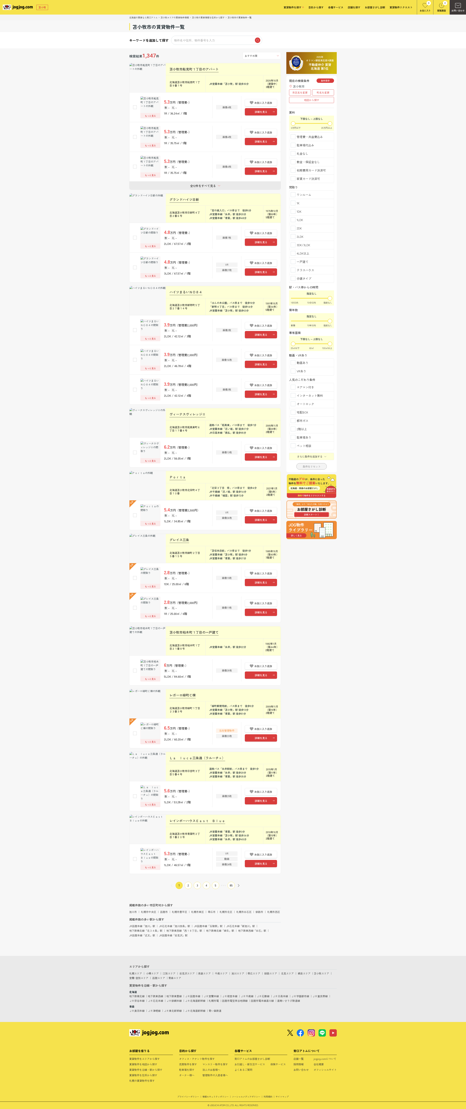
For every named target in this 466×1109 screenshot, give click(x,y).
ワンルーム (304, 194)
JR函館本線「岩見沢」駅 (173, 935)
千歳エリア (221, 973)
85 (231, 885)
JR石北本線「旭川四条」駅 (174, 926)
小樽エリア (152, 973)
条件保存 (325, 80)
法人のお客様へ (211, 1069)
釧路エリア (270, 973)
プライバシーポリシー (188, 1096)
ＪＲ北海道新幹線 (195, 1000)
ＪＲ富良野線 (320, 996)
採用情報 (298, 1064)
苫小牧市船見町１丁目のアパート (194, 69)
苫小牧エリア (321, 973)
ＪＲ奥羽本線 (137, 1011)
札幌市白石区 (244, 912)
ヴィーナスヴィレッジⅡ (187, 414)
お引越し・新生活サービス (249, 1064)
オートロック (305, 404)
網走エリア (304, 973)
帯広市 (212, 912)
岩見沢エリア (187, 973)
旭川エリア (238, 973)
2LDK (300, 236)
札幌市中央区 (148, 912)
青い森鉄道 (215, 1011)
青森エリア (174, 978)
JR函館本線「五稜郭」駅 (208, 926)
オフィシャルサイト (325, 1069)
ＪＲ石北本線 (155, 1000)
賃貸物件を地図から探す (143, 1064)
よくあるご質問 (243, 1069)
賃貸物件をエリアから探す (144, 1059)
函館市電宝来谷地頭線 (235, 1000)
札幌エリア (135, 973)
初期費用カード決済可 (311, 170)
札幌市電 (214, 1000)
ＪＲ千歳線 (247, 996)
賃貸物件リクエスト (401, 7)
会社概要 (319, 1064)
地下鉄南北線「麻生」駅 (220, 930)
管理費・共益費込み (310, 137)
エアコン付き (305, 387)
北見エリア (287, 973)
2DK (299, 228)
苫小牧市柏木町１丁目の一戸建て (194, 632)
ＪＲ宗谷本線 (137, 1000)
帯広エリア (254, 973)
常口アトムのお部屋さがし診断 (252, 1059)
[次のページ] (239, 885)
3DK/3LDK (303, 245)
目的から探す (316, 7)
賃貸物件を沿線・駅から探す (145, 1069)
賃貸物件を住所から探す (143, 1075)
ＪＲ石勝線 (263, 996)
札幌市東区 (197, 912)
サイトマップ (282, 1096)
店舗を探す (354, 7)
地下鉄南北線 (137, 996)
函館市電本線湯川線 (262, 1000)
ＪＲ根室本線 (229, 996)
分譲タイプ (304, 278)
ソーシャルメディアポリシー (246, 1096)
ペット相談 (304, 446)
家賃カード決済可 (308, 178)
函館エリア (158, 978)
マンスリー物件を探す (215, 1064)
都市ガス (302, 420)
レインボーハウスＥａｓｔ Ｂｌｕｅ (197, 820)
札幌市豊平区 (179, 912)
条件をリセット (312, 466)
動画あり (302, 363)
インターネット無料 (310, 395)
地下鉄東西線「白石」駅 (252, 930)
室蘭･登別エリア (138, 978)
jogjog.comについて (325, 1059)
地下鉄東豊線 (174, 996)
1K (298, 203)
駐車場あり (304, 437)
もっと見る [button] (150, 115)
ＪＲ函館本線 (192, 996)
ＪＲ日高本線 (280, 996)
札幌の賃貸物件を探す (142, 1080)
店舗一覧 (298, 1059)
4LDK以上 (303, 253)
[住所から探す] (311, 530)
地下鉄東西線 (155, 996)
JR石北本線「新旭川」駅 (240, 926)
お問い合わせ (301, 1069)
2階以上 (302, 429)
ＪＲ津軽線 (154, 1011)
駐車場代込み (305, 145)
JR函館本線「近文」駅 (142, 935)
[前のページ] (172, 885)
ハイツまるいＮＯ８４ (185, 291)
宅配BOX (302, 412)
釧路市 (259, 912)
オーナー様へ (186, 1075)
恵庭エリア (204, 973)
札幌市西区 (273, 912)
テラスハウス (305, 270)
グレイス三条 (179, 539)
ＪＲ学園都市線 (300, 996)
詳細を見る (261, 112)
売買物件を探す (188, 1064)
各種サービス (335, 7)
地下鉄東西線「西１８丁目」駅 (184, 930)
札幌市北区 (226, 912)
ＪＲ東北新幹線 (173, 1011)
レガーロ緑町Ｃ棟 (182, 695)
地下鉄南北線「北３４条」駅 (145, 930)
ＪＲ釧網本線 (174, 1000)
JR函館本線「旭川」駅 (142, 926)
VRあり (301, 371)
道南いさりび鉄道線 (288, 1000)
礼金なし (302, 153)
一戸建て (302, 261)
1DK (299, 211)
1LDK (300, 220)
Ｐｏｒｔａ (177, 476)
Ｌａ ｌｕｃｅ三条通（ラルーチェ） (197, 757)
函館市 (164, 912)
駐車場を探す (186, 1069)
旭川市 (133, 912)
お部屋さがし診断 (375, 7)
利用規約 (268, 1096)
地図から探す (311, 100)
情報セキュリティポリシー (215, 1096)
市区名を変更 (300, 92)
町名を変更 (323, 92)
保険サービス (278, 1064)
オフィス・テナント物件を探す (197, 1059)
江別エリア (169, 973)
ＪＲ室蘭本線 (211, 996)
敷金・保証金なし (308, 162)
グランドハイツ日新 (184, 199)
